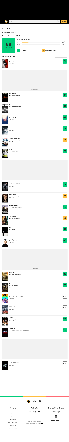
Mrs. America (24, 50)
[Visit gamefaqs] (56, 421)
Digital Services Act (13, 422)
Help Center (13, 414)
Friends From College (50, 50)
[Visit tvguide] (56, 417)
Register (64, 21)
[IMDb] (41, 423)
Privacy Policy (13, 419)
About (13, 411)
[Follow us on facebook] (30, 412)
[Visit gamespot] (56, 412)
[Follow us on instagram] (34, 412)
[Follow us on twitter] (39, 412)
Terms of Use (13, 425)
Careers (13, 416)
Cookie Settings (13, 428)
